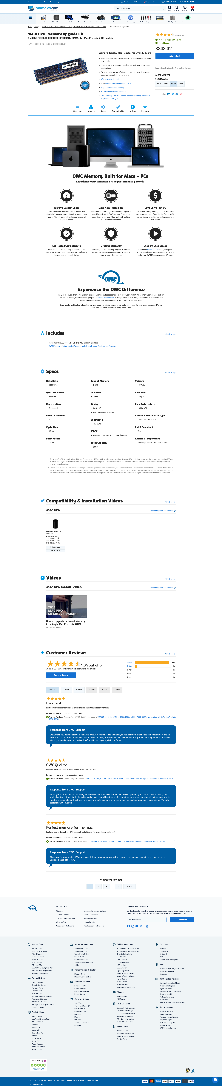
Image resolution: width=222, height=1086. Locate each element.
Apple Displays (37, 1044)
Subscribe (182, 920)
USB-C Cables (122, 960)
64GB (166, 83)
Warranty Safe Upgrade (110, 79)
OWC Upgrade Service (168, 1028)
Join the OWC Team (91, 915)
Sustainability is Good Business (95, 911)
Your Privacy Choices (35, 1084)
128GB (180, 83)
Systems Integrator (167, 997)
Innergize (77, 1014)
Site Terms (80, 1080)
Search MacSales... (123, 8)
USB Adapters (122, 968)
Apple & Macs (38, 1012)
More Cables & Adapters (126, 987)
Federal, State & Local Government (172, 1002)
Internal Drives (38, 944)
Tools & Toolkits (122, 1031)
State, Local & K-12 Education (170, 991)
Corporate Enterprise (167, 986)
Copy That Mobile (80, 1006)
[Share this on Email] (185, 94)
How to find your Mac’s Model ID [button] (161, 511)
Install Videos (55, 551)
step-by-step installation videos (118, 83)
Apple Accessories (39, 1047)
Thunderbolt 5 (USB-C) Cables (128, 948)
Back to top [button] (171, 654)
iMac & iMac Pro (38, 1022)
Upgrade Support (167, 1007)
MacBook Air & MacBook (41, 1019)
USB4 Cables (121, 957)
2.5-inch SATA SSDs (39, 951)
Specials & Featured (167, 971)
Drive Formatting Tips (167, 1022)
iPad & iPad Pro (37, 1033)
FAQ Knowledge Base (167, 1020)
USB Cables (121, 965)
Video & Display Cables (125, 973)
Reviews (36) (179, 35)
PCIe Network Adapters (125, 1019)
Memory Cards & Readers (85, 970)
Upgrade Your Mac (166, 1011)
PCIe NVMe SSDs (38, 954)
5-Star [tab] (66, 690)
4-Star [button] (129, 666)
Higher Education (166, 989)
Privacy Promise (90, 922)
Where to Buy (61, 922)
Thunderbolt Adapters (125, 954)
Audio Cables (122, 982)
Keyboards (163, 954)
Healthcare (164, 1000)
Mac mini (35, 1030)
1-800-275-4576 (170, 2)
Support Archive (165, 1025)
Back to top (171, 334)
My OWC (77, 1020)
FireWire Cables (122, 984)
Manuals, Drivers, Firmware (169, 1017)
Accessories (122, 1027)
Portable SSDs (37, 991)
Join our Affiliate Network (65, 918)
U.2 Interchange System (126, 1013)
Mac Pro (35, 1025)
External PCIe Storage (125, 1011)
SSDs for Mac (37, 948)
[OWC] (43, 9)
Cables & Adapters (125, 944)
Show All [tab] (52, 690)
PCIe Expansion (123, 1004)
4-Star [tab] (79, 690)
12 (118, 886)
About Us (59, 911)
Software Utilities (80, 1022)
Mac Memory (122, 996)
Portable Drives (37, 988)
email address (135, 919)
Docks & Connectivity (83, 944)
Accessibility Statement (65, 926)
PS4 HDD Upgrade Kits (40, 973)
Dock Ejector (79, 1011)
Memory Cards (79, 974)
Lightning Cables (123, 971)
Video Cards (164, 951)
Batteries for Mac (80, 986)
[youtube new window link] (136, 926)
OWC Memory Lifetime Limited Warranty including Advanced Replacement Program (82, 346)
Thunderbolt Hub (80, 951)
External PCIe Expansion (126, 1008)
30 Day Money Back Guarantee (113, 92)
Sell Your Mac (37, 1049)
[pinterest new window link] (147, 926)
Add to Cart (175, 56)
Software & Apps (81, 999)
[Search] (162, 9)
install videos (152, 249)
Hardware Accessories (125, 1034)
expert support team (106, 298)
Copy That (78, 1003)
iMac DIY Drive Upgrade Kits (42, 971)
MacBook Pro (37, 1016)
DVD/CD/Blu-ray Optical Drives (43, 968)
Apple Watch (36, 1038)
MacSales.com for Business (94, 926)
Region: (151, 2)
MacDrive (77, 1017)
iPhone (34, 1036)
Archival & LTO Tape (39, 1002)
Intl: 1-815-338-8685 (186, 2)
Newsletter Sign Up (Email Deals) (172, 968)
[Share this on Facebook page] (178, 94)
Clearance (163, 974)
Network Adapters (81, 960)
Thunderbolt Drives (39, 985)
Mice (161, 957)
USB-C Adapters (123, 962)
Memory (120, 992)
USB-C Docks (79, 957)
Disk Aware (78, 1009)
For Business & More (131, 2)
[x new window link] (141, 926)
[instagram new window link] (132, 926)
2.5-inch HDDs (37, 965)
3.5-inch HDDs (37, 962)
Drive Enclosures (38, 1007)
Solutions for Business (169, 979)
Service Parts (122, 1039)
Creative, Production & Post (170, 983)
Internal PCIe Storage (125, 1016)
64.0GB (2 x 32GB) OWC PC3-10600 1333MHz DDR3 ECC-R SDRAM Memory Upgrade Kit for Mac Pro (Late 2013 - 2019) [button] (130, 779)
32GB (159, 83)
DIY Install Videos (62, 915)
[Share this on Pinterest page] (182, 94)
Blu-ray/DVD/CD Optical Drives (43, 1004)
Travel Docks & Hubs (81, 954)
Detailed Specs (55, 547)
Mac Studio (36, 1027)
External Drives (38, 978)
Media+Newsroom (90, 918)
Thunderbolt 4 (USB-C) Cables (128, 951)
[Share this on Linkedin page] (169, 94)
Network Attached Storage (42, 996)
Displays (163, 948)
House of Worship (166, 994)
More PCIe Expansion (125, 1022)
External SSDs (37, 993)
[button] (215, 1080)
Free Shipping (165, 43)
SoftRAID (77, 1025)
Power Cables (79, 994)
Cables (77, 965)
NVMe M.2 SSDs (38, 957)
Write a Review (61, 675)
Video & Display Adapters (83, 962)
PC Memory (121, 999)
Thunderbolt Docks (81, 948)
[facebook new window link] (128, 926)
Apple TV (35, 1041)
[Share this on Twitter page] (173, 94)
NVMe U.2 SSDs (37, 960)
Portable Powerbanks (82, 991)
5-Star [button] (129, 662)
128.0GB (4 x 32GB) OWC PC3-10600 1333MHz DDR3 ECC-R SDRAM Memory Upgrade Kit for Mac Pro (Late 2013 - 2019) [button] (131, 841)
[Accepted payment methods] (167, 1081)
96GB (173, 83)
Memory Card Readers (82, 977)
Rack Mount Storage (39, 999)
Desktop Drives (37, 982)
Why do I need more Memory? (113, 87)
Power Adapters (80, 989)
